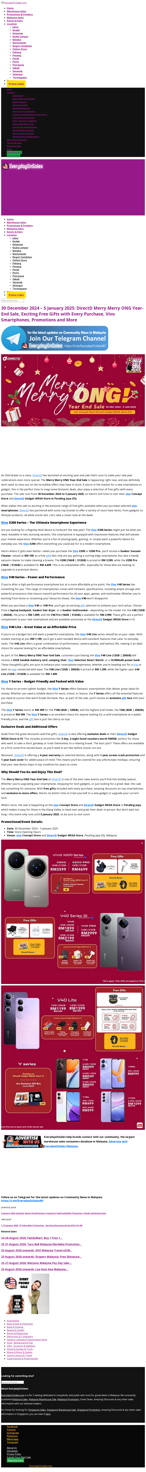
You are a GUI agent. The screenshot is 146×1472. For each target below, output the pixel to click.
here (47, 1414)
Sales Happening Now (16, 140)
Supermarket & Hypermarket (26, 136)
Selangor (18, 74)
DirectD (37, 475)
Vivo (4, 522)
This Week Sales (14, 143)
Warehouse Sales (16, 11)
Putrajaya (18, 64)
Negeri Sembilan (22, 46)
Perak (16, 58)
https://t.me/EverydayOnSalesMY (22, 1200)
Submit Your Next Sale (19, 1457)
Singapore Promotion (88, 1409)
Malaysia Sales (15, 17)
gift (48, 555)
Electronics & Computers (24, 111)
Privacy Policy (14, 1454)
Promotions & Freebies (20, 14)
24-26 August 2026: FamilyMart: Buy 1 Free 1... (31, 1238)
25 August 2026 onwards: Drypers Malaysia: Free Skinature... (41, 1256)
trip (135, 664)
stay (14, 669)
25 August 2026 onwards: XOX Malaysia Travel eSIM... (36, 1250)
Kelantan (18, 33)
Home (10, 8)
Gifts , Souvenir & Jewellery (25, 121)
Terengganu (20, 77)
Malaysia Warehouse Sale (42, 1399)
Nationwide (19, 42)
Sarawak (18, 71)
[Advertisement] (73, 194)
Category (11, 92)
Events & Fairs (15, 20)
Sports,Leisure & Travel (23, 133)
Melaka (17, 39)
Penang (17, 55)
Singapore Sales (37, 1409)
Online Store (20, 49)
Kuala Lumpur (20, 36)
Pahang (17, 52)
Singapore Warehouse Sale (61, 1409)
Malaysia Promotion (68, 1399)
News (9, 149)
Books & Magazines (21, 108)
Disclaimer (12, 1451)
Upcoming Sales (14, 146)
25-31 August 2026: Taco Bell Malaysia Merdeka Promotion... (41, 1244)
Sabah (16, 68)
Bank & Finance (20, 102)
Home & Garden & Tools (23, 124)
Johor (16, 27)
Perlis (16, 61)
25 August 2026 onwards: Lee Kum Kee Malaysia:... (34, 1269)
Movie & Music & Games (23, 130)
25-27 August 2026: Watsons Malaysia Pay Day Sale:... (36, 1263)
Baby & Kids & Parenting (24, 99)
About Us (12, 1447)
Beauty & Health (20, 105)
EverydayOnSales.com (12, 1395)
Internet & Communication (25, 127)
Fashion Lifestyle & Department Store (30, 114)
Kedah (16, 30)
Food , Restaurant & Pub (23, 118)
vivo (128, 494)
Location (12, 23)
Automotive (18, 96)
